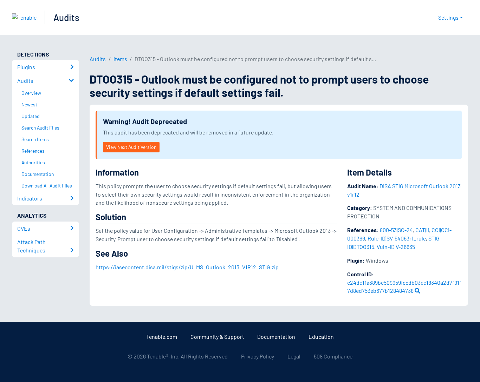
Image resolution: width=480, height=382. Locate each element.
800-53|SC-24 (396, 229)
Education (321, 336)
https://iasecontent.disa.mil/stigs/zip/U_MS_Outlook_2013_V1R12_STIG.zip (187, 267)
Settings (448, 17)
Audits (66, 17)
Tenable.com (161, 336)
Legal (293, 356)
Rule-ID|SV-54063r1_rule (397, 238)
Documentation (276, 336)
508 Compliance (333, 356)
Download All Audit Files (46, 186)
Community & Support (217, 336)
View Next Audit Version (131, 147)
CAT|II (422, 229)
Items (120, 58)
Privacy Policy (257, 356)
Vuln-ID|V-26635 (396, 246)
